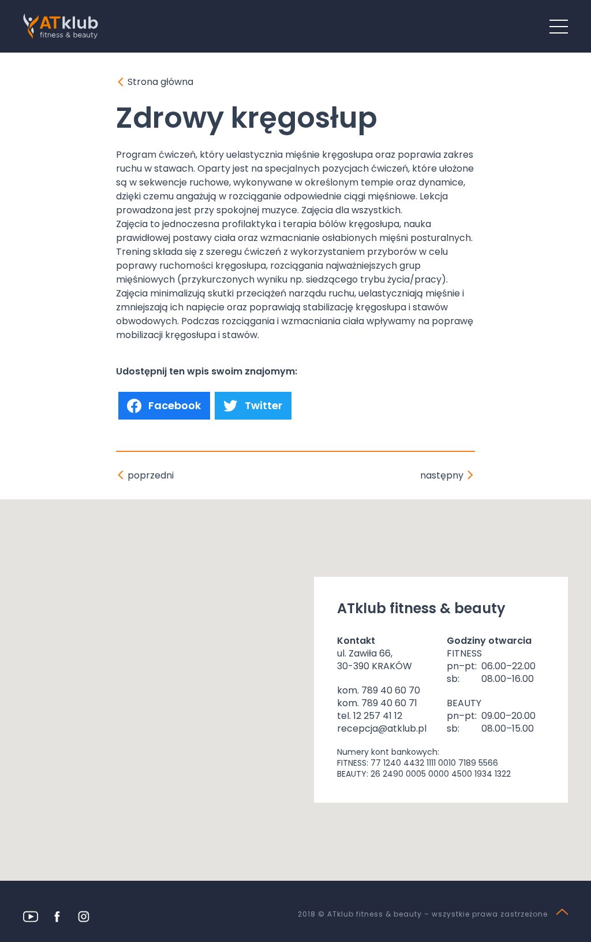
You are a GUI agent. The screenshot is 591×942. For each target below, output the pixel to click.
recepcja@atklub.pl (382, 728)
